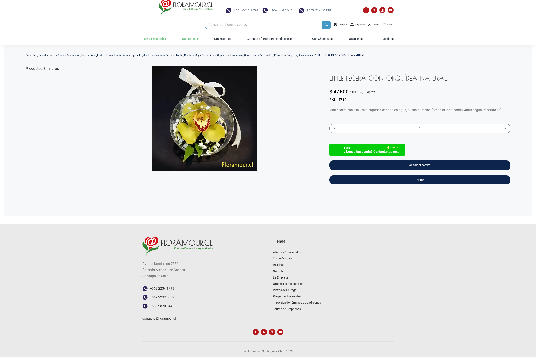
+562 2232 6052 (282, 10)
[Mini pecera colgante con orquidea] (204, 118)
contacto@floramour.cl (159, 318)
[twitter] (374, 10)
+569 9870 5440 (319, 10)
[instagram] (382, 10)
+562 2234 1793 (246, 10)
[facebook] (366, 10)
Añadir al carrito (419, 165)
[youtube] (391, 10)
